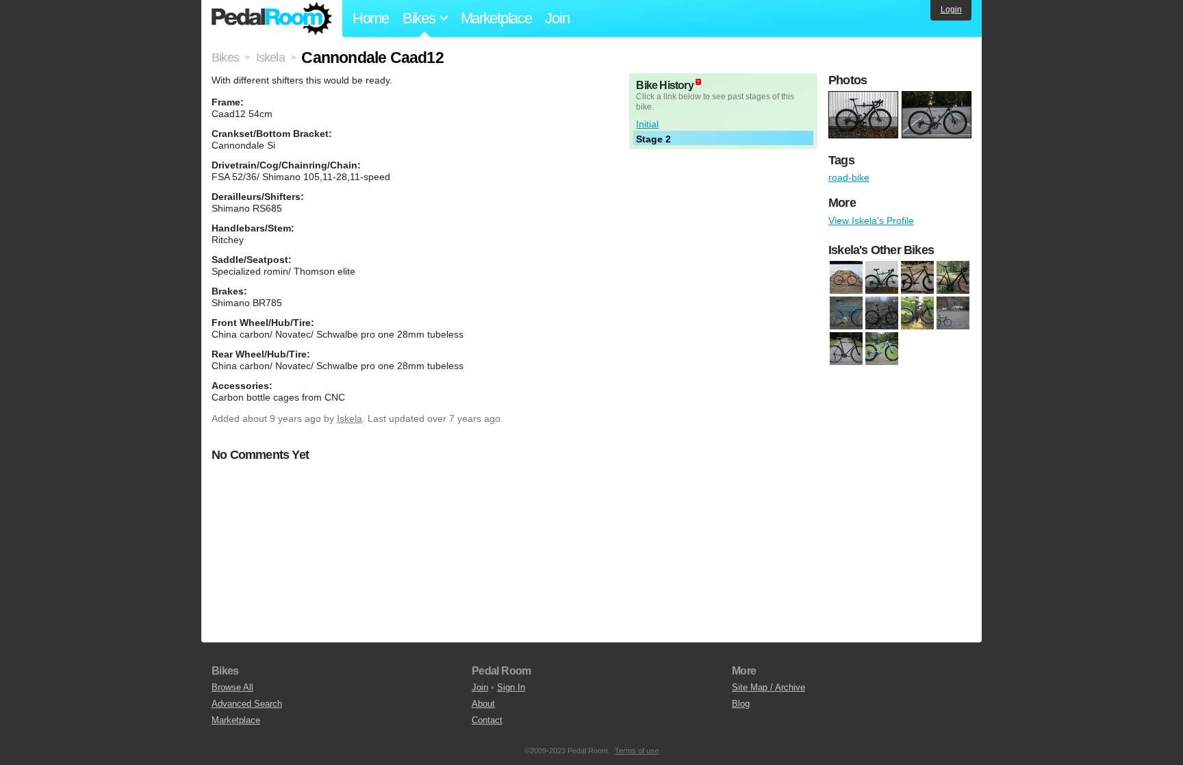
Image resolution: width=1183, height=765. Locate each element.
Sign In (511, 687)
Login (951, 9)
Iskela (349, 418)
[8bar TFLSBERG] (953, 277)
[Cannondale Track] (846, 313)
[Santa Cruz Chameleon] (917, 277)
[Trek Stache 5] (882, 348)
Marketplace (496, 18)
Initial (647, 123)
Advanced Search (247, 704)
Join (557, 18)
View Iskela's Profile (871, 220)
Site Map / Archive (768, 687)
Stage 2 (653, 139)
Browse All (232, 687)
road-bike (848, 177)
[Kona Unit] (917, 313)
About (483, 704)
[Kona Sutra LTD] (882, 277)
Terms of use (637, 751)
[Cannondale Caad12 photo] (865, 97)
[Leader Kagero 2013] (953, 313)
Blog (741, 704)
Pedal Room (272, 18)
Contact (487, 720)
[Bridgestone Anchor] (846, 277)
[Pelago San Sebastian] (846, 348)
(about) (698, 81)
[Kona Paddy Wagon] (882, 313)
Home (371, 18)
